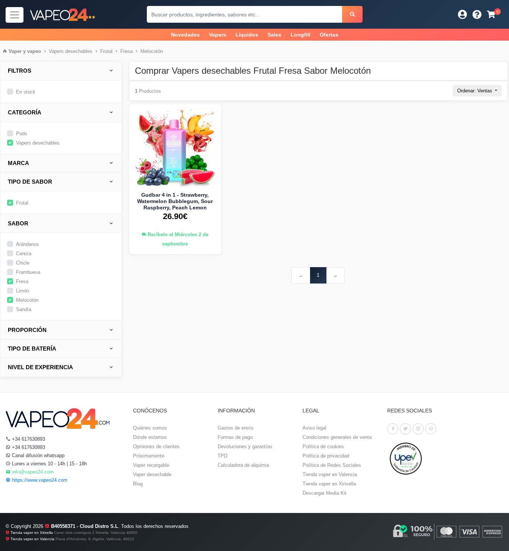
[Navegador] (14, 15)
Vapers (217, 35)
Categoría (24, 112)
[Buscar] (352, 14)
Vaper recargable (151, 465)
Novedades (185, 35)
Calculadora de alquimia (243, 465)
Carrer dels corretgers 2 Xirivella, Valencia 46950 (95, 533)
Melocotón (151, 51)
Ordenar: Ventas (475, 91)
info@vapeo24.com (32, 472)
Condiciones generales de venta (337, 437)
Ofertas (329, 35)
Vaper (15, 51)
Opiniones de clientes (156, 446)
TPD (222, 456)
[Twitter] (405, 428)
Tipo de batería (32, 348)
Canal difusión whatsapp (37, 455)
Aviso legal (314, 428)
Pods (21, 133)
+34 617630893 (27, 439)
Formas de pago (235, 437)
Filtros (19, 70)
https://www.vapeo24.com (38, 480)
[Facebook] (392, 428)
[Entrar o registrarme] (462, 14)
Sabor (18, 223)
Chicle (22, 263)
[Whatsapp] (430, 428)
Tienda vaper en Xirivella (329, 484)
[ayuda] (477, 14)
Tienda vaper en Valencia (330, 474)
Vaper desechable (152, 474)
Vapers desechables (70, 51)
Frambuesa (28, 272)
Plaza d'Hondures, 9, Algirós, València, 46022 (95, 539)
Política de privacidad (326, 456)
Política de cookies (323, 446)
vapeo (34, 51)
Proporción (27, 330)
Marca (18, 163)
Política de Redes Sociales (332, 465)
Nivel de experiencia (40, 367)
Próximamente (148, 456)
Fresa (126, 51)
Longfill (300, 35)
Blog (138, 484)
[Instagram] (418, 428)
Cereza (23, 253)
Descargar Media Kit (325, 493)
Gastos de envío (235, 428)
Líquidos (246, 35)
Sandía (23, 309)
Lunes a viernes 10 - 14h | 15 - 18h (48, 463)
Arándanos (27, 244)
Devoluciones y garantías (245, 446)
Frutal (106, 51)
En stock (25, 92)
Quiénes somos (150, 428)
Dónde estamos (150, 437)
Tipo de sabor (30, 181)
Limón (22, 291)
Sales (274, 35)
